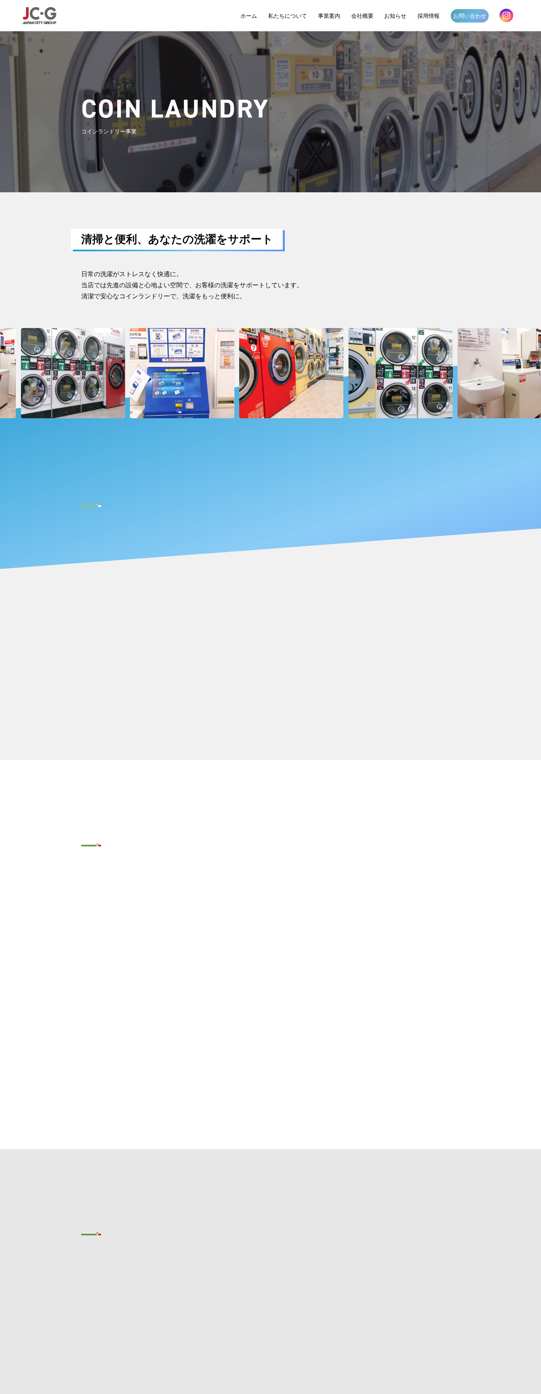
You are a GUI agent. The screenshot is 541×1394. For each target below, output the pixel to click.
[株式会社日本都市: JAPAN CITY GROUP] (39, 15)
